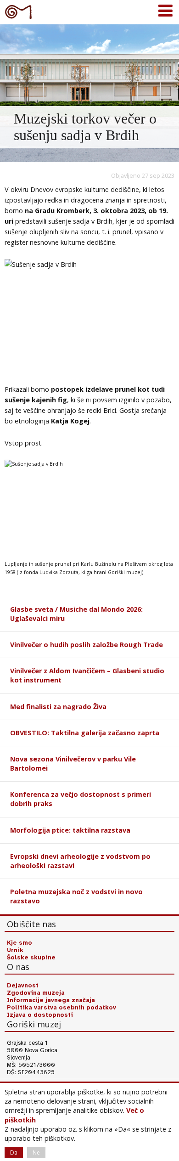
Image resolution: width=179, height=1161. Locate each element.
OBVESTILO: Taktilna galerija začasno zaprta (84, 732)
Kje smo (19, 943)
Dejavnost (23, 985)
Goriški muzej (18, 11)
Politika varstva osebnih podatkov (61, 1007)
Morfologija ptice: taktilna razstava (70, 830)
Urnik (15, 950)
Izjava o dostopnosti (40, 1015)
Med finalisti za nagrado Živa (58, 706)
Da (13, 1152)
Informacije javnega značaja (51, 1000)
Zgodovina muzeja (36, 993)
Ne (36, 1152)
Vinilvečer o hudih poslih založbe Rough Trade (86, 644)
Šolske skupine (31, 957)
